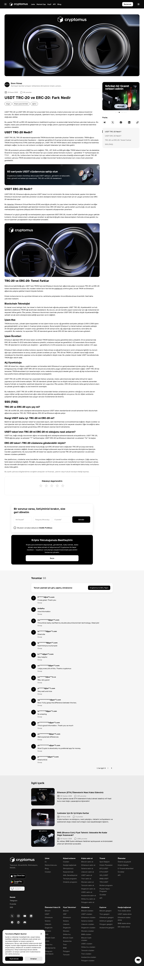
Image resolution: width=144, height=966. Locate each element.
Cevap (40, 603)
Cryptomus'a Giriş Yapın (99, 588)
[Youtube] (24, 916)
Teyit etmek (14, 959)
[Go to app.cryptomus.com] (18, 4)
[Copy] (137, 122)
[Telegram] (12, 922)
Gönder (81, 519)
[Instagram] (18, 916)
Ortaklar (33, 959)
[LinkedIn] (31, 916)
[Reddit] (18, 922)
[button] (52, 250)
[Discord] (24, 922)
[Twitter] (12, 916)
